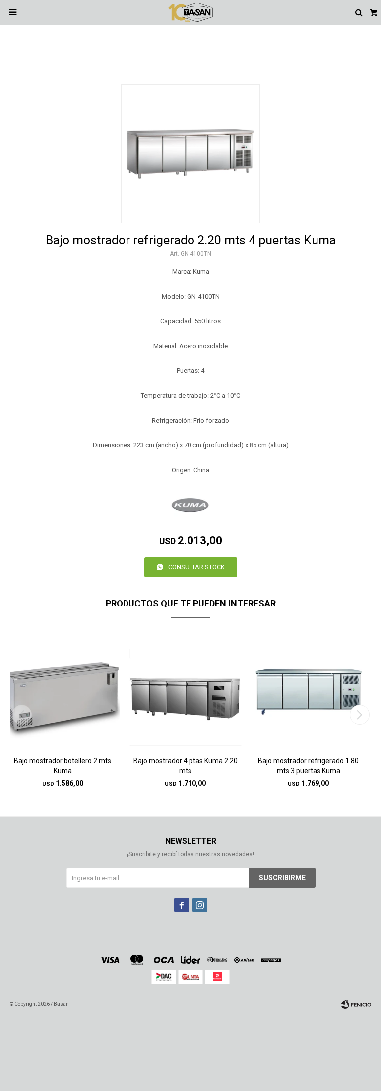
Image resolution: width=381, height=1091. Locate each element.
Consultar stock (196, 567)
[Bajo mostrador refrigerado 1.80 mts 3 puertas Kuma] (308, 690)
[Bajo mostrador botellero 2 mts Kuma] (63, 690)
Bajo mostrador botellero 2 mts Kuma (62, 766)
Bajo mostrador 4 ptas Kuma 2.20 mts (185, 766)
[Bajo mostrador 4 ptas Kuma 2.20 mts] (186, 690)
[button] (359, 715)
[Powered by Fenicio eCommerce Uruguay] (356, 1004)
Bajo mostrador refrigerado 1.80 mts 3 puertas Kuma (308, 766)
